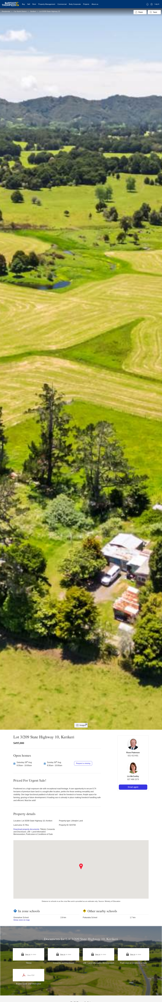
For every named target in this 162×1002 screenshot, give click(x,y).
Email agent (133, 787)
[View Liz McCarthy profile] (133, 768)
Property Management (46, 4)
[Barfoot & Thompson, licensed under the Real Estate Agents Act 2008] (10, 3)
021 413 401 (133, 756)
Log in (157, 4)
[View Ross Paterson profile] (133, 744)
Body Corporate (75, 4)
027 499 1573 (133, 779)
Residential (6, 11)
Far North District (20, 11)
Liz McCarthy (133, 776)
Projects (86, 4)
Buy (23, 4)
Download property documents (26, 829)
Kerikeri (33, 11)
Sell (28, 4)
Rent (34, 4)
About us (95, 4)
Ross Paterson (133, 753)
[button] (81, 866)
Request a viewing (83, 763)
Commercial (62, 4)
